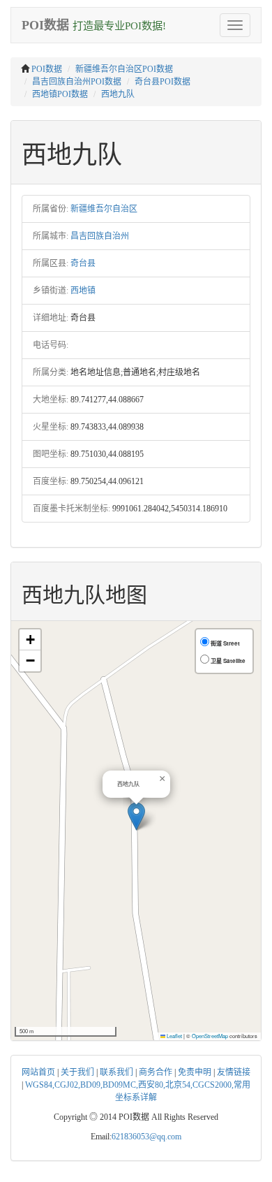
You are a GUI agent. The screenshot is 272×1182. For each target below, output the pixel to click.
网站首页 (38, 1072)
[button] (136, 816)
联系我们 (116, 1072)
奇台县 (83, 263)
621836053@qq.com (146, 1136)
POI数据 (46, 69)
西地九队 (118, 94)
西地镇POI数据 (60, 94)
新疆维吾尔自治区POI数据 (124, 69)
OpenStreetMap (210, 1035)
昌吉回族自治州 (99, 236)
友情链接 (233, 1072)
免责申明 (194, 1072)
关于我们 (77, 1072)
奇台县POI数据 (162, 82)
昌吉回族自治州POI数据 (76, 82)
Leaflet (173, 1035)
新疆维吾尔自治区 (103, 209)
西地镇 (83, 291)
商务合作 (155, 1072)
